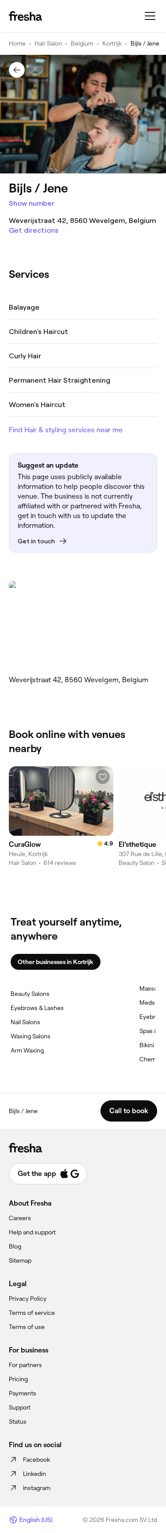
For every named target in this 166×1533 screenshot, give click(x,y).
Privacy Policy (27, 1298)
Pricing (18, 1379)
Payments (22, 1393)
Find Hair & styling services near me (66, 430)
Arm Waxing (27, 1050)
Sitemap (20, 1260)
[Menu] (150, 16)
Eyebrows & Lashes (37, 1007)
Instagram (36, 1487)
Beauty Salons (30, 993)
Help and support (32, 1232)
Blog (15, 1246)
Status (18, 1421)
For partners (25, 1364)
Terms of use (27, 1326)
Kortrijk (112, 43)
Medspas (152, 1002)
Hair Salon (48, 43)
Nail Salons (25, 1022)
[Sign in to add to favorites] (103, 777)
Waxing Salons (30, 1036)
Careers (20, 1218)
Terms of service (32, 1312)
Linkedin (34, 1473)
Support (20, 1407)
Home (17, 43)
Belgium (82, 43)
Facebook (36, 1459)
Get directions (33, 230)
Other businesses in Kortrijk (55, 961)
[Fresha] (25, 16)
